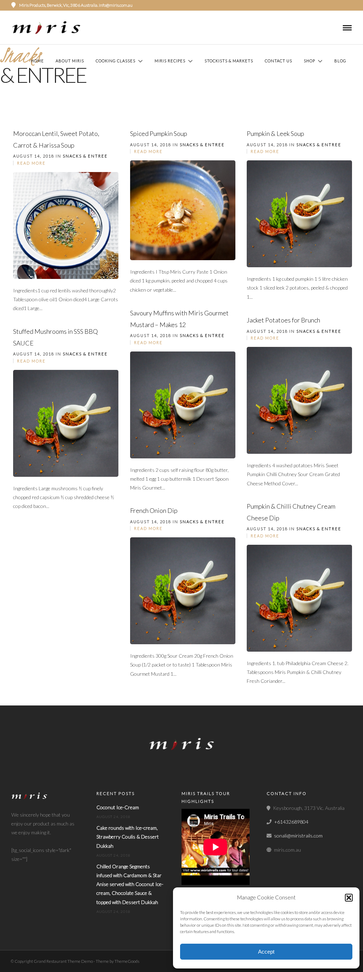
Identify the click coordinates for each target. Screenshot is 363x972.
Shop (309, 60)
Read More (31, 163)
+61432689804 (291, 822)
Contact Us (278, 60)
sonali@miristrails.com (298, 836)
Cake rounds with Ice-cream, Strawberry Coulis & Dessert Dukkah (127, 836)
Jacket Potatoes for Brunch (283, 320)
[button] (348, 897)
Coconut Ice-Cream (117, 807)
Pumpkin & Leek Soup (275, 133)
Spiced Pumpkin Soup (158, 133)
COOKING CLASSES (115, 60)
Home (37, 60)
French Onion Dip (154, 510)
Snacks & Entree (85, 156)
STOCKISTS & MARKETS (229, 60)
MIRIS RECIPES (170, 60)
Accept (266, 952)
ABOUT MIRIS (70, 60)
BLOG (340, 60)
